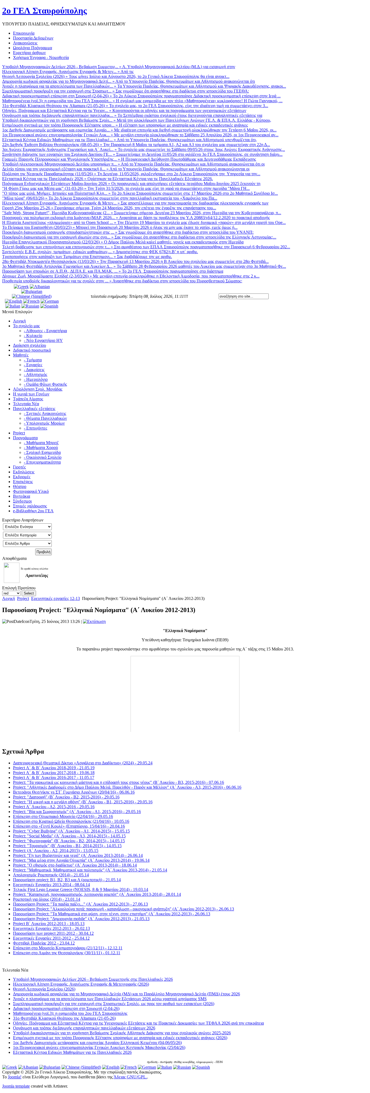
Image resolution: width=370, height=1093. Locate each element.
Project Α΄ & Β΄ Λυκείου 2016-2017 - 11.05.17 (53, 777)
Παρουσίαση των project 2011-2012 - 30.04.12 (53, 933)
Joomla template (16, 1086)
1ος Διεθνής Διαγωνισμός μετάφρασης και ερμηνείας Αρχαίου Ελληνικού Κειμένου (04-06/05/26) (97, 1042)
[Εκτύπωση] (94, 621)
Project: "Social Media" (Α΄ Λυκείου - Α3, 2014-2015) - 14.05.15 (69, 836)
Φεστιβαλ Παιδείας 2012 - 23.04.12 (44, 943)
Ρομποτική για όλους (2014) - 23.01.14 (46, 899)
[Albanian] (40, 286)
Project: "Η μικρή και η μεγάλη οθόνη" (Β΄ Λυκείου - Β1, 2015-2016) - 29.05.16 (82, 802)
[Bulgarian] (31, 291)
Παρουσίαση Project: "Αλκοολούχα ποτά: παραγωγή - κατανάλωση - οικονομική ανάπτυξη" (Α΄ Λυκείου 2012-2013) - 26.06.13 (123, 909)
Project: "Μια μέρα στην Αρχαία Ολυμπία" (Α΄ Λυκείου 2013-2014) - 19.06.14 (81, 860)
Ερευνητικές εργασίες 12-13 (55, 598)
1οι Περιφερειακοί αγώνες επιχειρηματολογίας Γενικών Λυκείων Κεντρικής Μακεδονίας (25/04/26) (99, 1047)
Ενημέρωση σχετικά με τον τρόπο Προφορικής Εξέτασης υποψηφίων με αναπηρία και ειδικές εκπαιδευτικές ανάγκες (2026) (120, 1037)
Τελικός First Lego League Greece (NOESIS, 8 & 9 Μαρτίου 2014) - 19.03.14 (80, 889)
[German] (50, 301)
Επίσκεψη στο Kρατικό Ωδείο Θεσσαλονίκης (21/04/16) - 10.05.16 (71, 821)
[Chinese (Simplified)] (31, 296)
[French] (31, 301)
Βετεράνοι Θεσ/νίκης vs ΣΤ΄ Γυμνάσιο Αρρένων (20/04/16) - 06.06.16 (74, 792)
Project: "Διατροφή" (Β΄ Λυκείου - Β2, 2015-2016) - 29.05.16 (66, 797)
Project (23, 598)
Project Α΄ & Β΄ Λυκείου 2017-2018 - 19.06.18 (54, 772)
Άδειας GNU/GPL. (130, 1077)
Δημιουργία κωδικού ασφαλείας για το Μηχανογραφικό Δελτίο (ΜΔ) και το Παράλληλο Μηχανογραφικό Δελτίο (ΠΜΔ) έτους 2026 (126, 994)
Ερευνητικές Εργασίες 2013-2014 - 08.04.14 (51, 884)
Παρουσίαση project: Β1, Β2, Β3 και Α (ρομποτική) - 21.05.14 (67, 879)
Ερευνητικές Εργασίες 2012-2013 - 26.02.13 (51, 928)
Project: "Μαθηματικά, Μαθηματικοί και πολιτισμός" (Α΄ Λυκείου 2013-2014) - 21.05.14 (90, 870)
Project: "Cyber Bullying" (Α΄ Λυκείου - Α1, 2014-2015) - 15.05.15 (71, 831)
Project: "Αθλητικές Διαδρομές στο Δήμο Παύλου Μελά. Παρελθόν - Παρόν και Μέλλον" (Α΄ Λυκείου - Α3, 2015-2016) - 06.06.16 (127, 787)
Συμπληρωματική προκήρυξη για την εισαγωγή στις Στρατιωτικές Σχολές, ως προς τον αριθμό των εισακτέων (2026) (113, 1003)
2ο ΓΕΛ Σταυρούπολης (44, 10)
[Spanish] (49, 306)
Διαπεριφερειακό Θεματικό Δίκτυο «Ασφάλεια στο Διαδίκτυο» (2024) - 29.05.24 (82, 763)
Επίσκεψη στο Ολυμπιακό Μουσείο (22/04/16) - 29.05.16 (63, 816)
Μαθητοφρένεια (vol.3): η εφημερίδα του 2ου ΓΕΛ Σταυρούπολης (70, 1013)
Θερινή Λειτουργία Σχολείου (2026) (44, 989)
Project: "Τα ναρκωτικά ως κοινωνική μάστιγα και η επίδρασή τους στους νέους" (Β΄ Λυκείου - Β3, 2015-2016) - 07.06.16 (118, 782)
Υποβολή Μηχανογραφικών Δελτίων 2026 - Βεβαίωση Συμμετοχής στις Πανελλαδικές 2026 (93, 979)
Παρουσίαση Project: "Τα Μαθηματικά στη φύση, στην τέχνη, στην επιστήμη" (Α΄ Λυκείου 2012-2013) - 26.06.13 (111, 914)
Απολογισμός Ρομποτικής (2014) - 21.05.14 (51, 875)
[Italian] (12, 306)
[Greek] (21, 286)
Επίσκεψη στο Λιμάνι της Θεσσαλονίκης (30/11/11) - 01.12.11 (66, 952)
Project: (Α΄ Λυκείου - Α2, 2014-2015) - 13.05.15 (55, 850)
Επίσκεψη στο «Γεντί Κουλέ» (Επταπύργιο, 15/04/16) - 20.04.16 (69, 826)
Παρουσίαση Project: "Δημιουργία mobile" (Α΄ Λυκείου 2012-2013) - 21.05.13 (81, 918)
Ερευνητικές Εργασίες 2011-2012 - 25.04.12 (51, 938)
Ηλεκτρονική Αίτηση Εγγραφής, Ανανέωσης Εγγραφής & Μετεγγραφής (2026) (81, 984)
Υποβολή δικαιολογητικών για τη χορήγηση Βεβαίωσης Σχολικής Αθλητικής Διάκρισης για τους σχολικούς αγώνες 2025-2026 (122, 1033)
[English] (13, 301)
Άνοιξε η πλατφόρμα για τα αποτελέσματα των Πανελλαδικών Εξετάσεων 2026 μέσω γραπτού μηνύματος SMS (110, 998)
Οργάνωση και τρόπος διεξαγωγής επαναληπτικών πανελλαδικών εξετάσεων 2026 (84, 1028)
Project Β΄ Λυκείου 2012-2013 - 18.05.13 (49, 923)
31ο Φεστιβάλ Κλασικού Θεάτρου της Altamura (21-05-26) (64, 1018)
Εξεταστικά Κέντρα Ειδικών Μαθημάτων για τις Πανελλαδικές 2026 (72, 1052)
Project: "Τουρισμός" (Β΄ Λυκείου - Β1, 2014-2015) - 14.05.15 (67, 845)
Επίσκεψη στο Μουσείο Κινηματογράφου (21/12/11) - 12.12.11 (67, 948)
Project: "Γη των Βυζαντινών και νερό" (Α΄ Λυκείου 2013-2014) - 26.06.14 (78, 855)
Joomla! (14, 1077)
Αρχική (8, 598)
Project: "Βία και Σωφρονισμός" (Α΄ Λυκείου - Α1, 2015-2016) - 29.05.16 (77, 811)
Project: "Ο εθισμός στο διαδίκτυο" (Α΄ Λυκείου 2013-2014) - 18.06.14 (75, 865)
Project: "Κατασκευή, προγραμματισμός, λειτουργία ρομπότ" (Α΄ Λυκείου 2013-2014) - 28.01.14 (97, 894)
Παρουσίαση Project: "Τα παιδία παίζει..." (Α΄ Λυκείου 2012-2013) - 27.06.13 (80, 904)
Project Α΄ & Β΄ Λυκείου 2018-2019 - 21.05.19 (54, 767)
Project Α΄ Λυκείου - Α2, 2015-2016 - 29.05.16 (54, 806)
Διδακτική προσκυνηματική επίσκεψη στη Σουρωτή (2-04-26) (66, 1008)
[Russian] (30, 306)
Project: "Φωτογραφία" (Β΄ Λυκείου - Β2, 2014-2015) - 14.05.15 (69, 840)
